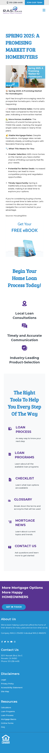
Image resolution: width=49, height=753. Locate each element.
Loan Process (7, 715)
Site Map (5, 691)
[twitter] (5, 642)
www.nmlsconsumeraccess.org (14, 636)
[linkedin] (8, 642)
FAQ (3, 727)
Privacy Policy (7, 684)
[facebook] (2, 642)
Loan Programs (8, 711)
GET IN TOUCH (14, 607)
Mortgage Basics (8, 719)
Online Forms (7, 723)
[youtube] (11, 642)
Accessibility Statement (11, 687)
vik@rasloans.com (9, 664)
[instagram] (14, 642)
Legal (3, 680)
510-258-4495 (15, 2)
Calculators (6, 707)
